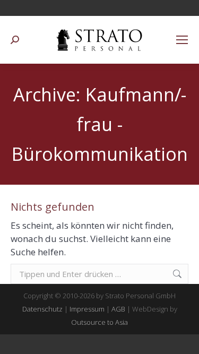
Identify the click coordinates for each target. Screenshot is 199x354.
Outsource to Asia (99, 322)
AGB (118, 309)
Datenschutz (42, 309)
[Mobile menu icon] (182, 39)
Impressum (87, 309)
